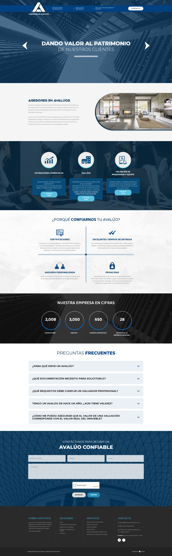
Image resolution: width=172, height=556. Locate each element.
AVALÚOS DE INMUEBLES (80, 8)
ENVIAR (93, 495)
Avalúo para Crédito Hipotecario (97, 532)
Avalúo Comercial (92, 524)
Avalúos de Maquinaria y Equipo (67, 530)
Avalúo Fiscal (91, 529)
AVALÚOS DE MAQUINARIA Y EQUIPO (104, 8)
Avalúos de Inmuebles (67, 527)
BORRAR (79, 495)
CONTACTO (135, 8)
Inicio (61, 522)
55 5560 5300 (130, 526)
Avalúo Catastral (91, 527)
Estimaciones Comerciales (68, 524)
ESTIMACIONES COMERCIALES (57, 8)
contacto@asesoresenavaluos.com (129, 522)
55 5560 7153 (121, 526)
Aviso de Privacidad (34, 531)
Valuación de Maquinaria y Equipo (97, 534)
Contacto (62, 533)
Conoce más (49, 194)
